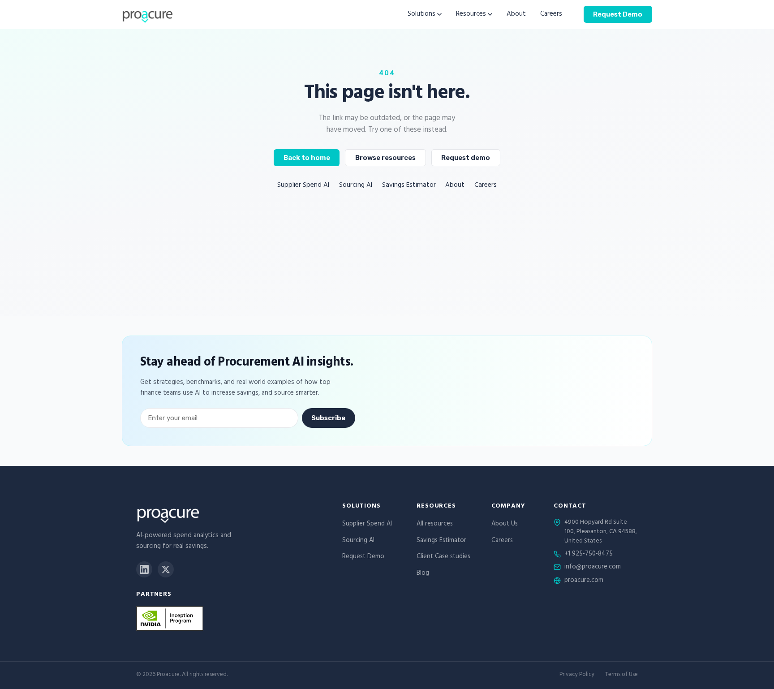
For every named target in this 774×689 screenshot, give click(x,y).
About (516, 14)
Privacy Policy (576, 675)
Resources (471, 14)
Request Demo (617, 14)
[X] (166, 569)
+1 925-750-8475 (588, 555)
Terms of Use (621, 675)
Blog (423, 574)
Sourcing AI (355, 185)
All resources (435, 524)
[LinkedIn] (144, 569)
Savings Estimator (409, 185)
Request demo (465, 158)
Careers (551, 14)
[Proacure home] (147, 14)
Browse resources (385, 158)
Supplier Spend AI (303, 185)
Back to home (307, 158)
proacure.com (583, 581)
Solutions (421, 14)
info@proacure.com (592, 568)
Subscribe (328, 418)
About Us (504, 524)
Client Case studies (443, 557)
